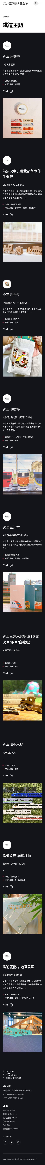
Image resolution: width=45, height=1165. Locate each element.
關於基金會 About (10, 1118)
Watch (6, 91)
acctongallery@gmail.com (13, 1094)
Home (5, 17)
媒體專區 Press (9, 1121)
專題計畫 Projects (10, 1114)
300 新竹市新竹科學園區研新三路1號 (17, 1090)
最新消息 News (9, 1110)
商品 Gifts (6, 1125)
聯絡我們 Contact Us (11, 1129)
